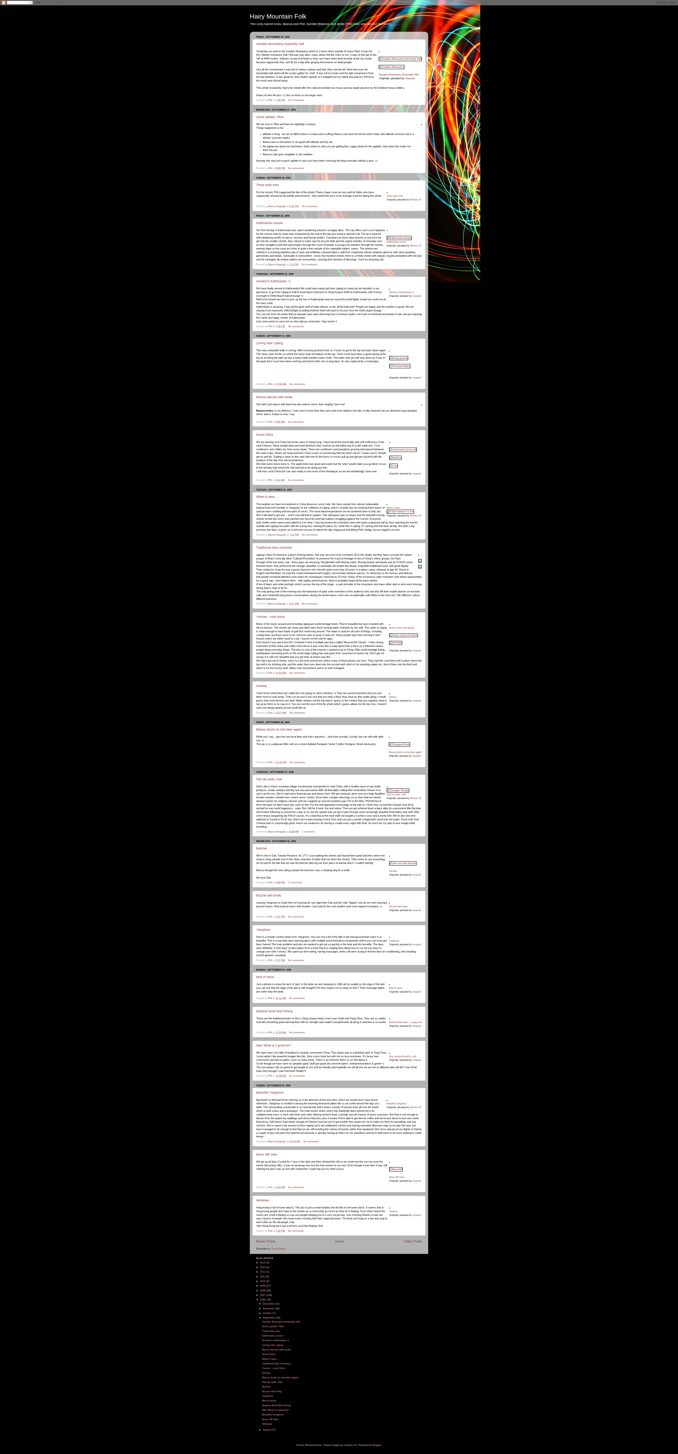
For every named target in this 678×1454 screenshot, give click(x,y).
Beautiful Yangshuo (270, 1092)
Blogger (377, 1445)
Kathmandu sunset (269, 223)
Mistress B (415, 199)
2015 (263, 1262)
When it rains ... (267, 497)
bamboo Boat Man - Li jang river (405, 1022)
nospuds (410, 78)
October (267, 1313)
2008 (263, 1290)
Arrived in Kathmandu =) (273, 281)
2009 (263, 1285)
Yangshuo (263, 929)
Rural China (264, 434)
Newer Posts (265, 1241)
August (267, 1429)
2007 (263, 1295)
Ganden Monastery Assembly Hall (280, 44)
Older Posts (413, 1241)
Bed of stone (265, 977)
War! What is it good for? (273, 1045)
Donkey (261, 686)
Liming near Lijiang (269, 343)
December (269, 1303)
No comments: (296, 100)
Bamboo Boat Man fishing (274, 1011)
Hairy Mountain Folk (278, 16)
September (269, 1317)
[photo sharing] (421, 124)
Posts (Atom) (278, 1248)
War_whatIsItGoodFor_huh (402, 1056)
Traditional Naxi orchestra (274, 547)
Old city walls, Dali (269, 779)
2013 (263, 1267)
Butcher (261, 848)
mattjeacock (350, 1445)
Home (339, 1241)
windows (393, 1211)
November (269, 1308)
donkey (393, 697)
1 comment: (309, 831)
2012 (263, 1272)
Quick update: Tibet (270, 117)
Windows (262, 1200)
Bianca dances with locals (274, 397)
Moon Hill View (266, 1154)
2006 (263, 1299)
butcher (393, 871)
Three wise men (267, 185)
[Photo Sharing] (400, 59)
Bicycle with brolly (268, 895)
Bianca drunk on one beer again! (279, 729)
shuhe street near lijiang (401, 627)
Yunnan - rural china (270, 617)
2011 (263, 1276)
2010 (263, 1281)
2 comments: (295, 882)
